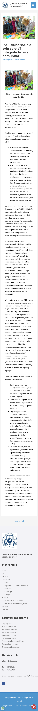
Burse (6, 583)
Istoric (4, 573)
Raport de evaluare (9, 632)
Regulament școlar (9, 635)
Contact (5, 610)
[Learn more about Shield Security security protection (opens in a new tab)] (2, 708)
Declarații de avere (9, 638)
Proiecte (5, 597)
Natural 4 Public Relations (25, 706)
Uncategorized (8, 60)
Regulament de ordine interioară (16, 586)
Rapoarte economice (9, 629)
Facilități (5, 576)
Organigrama (6, 623)
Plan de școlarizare (9, 626)
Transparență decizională (11, 647)
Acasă (4, 570)
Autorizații (8, 591)
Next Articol (19, 521)
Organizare (6, 579)
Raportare (7, 588)
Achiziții (7, 594)
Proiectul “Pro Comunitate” (14, 601)
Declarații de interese (10, 644)
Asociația (5, 607)
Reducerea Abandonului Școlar (15, 604)
